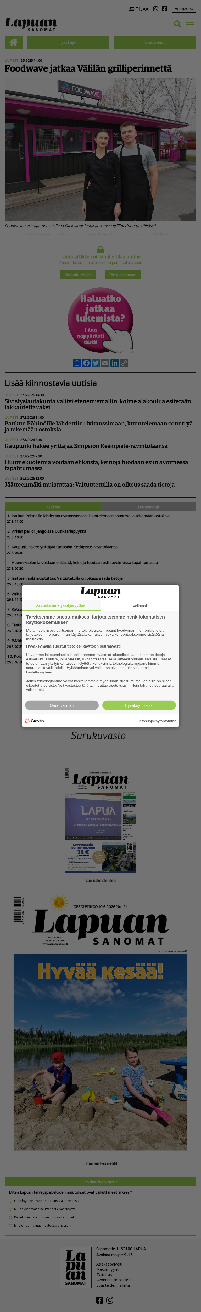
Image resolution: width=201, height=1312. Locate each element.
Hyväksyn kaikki (139, 705)
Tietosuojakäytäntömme (156, 721)
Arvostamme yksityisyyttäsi (61, 605)
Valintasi (140, 605)
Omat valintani (62, 705)
